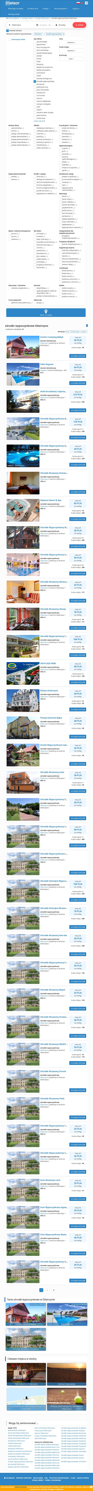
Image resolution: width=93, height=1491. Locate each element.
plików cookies (21, 1487)
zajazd (39, 110)
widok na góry (68, 288)
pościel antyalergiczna (72, 244)
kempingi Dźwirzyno (15, 1448)
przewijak (42, 262)
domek (39, 56)
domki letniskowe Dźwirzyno (18, 1438)
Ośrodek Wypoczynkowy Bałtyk (55, 446)
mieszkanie (41, 73)
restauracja (41, 118)
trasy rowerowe (69, 222)
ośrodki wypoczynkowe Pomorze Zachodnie (51, 1455)
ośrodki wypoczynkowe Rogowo (73, 1430)
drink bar (41, 176)
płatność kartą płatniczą (21, 303)
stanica (39, 98)
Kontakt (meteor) (24, 1478)
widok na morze (69, 296)
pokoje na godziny (70, 176)
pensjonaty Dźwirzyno (16, 1464)
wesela (66, 256)
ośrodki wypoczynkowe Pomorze (47, 1450)
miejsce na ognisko (70, 167)
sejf (64, 185)
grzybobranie (68, 207)
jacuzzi (15, 233)
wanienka (42, 267)
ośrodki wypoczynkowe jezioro (72, 1458)
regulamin (38, 1478)
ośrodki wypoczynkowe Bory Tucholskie (49, 1447)
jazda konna (68, 210)
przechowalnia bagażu (72, 179)
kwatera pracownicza (45, 67)
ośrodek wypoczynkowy (45, 81)
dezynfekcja (42, 288)
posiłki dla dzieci (44, 191)
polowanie (67, 216)
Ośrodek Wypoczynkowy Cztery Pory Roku (60, 1153)
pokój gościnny (42, 87)
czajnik (66, 148)
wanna (15, 179)
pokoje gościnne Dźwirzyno (18, 1467)
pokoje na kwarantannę (47, 296)
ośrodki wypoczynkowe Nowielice (73, 1441)
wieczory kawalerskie (71, 259)
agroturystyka (42, 42)
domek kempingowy (44, 53)
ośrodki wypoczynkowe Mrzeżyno (73, 1433)
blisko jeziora (68, 270)
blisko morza (68, 276)
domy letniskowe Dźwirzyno (18, 1433)
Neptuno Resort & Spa (50, 500)
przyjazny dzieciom (45, 265)
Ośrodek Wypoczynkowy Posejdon (56, 962)
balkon (66, 131)
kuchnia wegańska (45, 185)
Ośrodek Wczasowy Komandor (55, 473)
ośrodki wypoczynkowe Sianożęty (73, 1451)
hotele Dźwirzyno (14, 1446)
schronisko (41, 95)
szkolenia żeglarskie (20, 288)
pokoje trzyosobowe (20, 142)
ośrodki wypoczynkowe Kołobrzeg (74, 1438)
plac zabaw (42, 256)
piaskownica (43, 253)
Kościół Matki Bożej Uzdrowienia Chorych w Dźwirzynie (26, 1407)
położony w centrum (71, 282)
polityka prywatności (59, 1478)
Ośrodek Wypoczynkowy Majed (55, 527)
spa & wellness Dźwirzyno (18, 1459)
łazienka (66, 136)
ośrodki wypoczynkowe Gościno (73, 1449)
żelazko (66, 142)
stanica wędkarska (44, 101)
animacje (41, 233)
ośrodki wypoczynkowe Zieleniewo (74, 1436)
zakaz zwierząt (43, 148)
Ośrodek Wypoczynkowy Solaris (55, 826)
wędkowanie (68, 224)
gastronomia (41, 115)
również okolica (15, 30)
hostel (39, 59)
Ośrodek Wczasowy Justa (52, 772)
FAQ (46, 1478)
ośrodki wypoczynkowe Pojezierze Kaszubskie (52, 1468)
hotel (38, 61)
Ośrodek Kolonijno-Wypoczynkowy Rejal (59, 881)
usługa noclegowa (43, 104)
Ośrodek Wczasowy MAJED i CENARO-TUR (60, 1044)
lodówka (66, 165)
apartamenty (17, 128)
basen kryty (67, 199)
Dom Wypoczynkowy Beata (53, 1234)
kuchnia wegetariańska (47, 188)
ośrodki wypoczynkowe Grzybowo (73, 1428)
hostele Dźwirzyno (15, 1443)
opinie (84, 332)
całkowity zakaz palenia (47, 131)
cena (61, 39)
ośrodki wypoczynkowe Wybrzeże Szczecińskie (52, 1460)
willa (38, 107)
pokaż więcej (39, 121)
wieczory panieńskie (71, 262)
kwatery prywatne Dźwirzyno (19, 1454)
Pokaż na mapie (46, 315)
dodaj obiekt (38, 1480)
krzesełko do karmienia (47, 242)
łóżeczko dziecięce (45, 245)
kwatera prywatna (43, 70)
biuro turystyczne (43, 47)
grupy (40, 303)
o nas (73, 1478)
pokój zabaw (43, 259)
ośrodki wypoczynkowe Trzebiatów (74, 1444)
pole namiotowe (43, 90)
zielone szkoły (68, 264)
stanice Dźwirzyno (41, 1433)
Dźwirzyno (44, 343)
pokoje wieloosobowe (20, 145)
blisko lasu (67, 273)
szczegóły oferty (77, 356)
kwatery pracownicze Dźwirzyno (20, 1451)
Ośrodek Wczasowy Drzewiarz (54, 1017)
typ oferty (38, 39)
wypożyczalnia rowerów (72, 227)
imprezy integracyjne (71, 250)
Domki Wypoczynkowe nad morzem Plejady (61, 745)
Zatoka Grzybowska (66, 1384)
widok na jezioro (69, 291)
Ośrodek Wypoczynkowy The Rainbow (58, 1125)
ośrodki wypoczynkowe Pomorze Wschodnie (51, 1457)
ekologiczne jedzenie (46, 179)
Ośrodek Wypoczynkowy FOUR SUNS (57, 636)
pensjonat (40, 84)
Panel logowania (53, 1480)
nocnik (40, 248)
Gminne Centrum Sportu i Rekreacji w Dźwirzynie (66, 1407)
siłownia (15, 239)
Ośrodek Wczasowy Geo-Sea (53, 935)
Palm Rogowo (47, 364)
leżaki (65, 162)
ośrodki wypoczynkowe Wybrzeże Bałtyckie (51, 1452)
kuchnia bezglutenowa (47, 182)
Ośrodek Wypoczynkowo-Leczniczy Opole (60, 853)
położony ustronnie (70, 279)
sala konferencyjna (70, 253)
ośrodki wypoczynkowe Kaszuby (47, 1444)
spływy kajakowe (69, 219)
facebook (10, 1478)
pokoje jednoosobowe (21, 139)
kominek (66, 154)
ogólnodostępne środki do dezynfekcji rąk (46, 292)
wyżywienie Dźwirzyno (16, 1441)
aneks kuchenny (69, 128)
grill (65, 151)
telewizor (67, 139)
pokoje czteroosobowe (21, 134)
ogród (65, 170)
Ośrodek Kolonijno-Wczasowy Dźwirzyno (59, 908)
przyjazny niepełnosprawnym (70, 237)
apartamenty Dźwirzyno (17, 1430)
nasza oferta (83, 1478)
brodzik (41, 236)
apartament (41, 44)
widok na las (68, 294)
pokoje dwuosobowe (20, 136)
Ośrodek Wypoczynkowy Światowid (57, 799)
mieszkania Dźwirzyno (16, 1456)
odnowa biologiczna (44, 78)
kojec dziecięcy (44, 239)
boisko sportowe (69, 205)
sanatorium (41, 93)
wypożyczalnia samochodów (68, 189)
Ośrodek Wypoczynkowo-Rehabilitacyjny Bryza (62, 418)
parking (41, 136)
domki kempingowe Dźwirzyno (19, 1435)
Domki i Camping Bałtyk (51, 337)
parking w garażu (45, 142)
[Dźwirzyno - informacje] (87, 325)
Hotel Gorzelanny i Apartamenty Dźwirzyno (61, 391)
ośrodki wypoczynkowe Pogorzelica (74, 1446)
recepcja (66, 182)
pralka (15, 176)
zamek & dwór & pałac (45, 112)
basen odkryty (68, 202)
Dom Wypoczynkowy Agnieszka (55, 1207)
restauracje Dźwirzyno (43, 1430)
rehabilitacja (43, 145)
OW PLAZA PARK (48, 663)
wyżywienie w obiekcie (46, 193)
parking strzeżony (45, 139)
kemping (40, 64)
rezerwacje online (18, 39)
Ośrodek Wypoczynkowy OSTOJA (56, 1261)
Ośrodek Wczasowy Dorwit (53, 1071)
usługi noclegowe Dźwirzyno (45, 1436)
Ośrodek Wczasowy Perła (52, 1098)
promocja (63, 55)
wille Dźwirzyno (40, 1438)
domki (15, 131)
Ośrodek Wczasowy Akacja (53, 609)
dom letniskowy (42, 50)
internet (41, 134)
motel (39, 76)
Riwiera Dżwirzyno (49, 690)
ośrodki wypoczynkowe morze (72, 1455)
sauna (15, 236)
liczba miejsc (64, 47)
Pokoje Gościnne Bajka (51, 717)
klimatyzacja (68, 134)
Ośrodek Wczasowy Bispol (52, 989)
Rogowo (43, 370)
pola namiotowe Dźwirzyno (45, 1428)
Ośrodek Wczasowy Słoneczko (54, 582)
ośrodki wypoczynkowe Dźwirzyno (20, 1462)
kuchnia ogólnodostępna (69, 158)
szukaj (80, 25)
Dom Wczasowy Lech (50, 1180)
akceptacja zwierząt (45, 128)
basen (65, 196)
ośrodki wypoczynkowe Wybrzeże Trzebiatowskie (53, 1465)
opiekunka (42, 250)
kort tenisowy (68, 213)
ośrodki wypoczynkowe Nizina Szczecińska (51, 1463)
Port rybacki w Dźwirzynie (26, 1384)
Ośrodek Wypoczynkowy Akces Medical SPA (61, 554)
